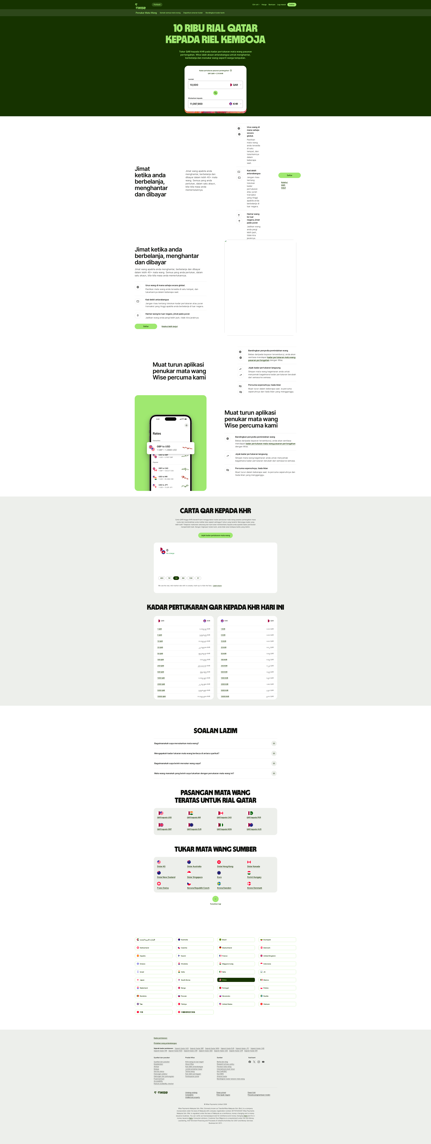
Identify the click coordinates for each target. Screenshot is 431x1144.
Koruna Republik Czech (198, 888)
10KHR (223, 641)
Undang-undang (191, 1092)
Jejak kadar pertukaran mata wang (215, 535)
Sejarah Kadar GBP (197, 1048)
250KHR (224, 666)
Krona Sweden (224, 888)
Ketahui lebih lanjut (282, 185)
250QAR (160, 666)
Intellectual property (192, 1097)
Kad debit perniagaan (193, 1074)
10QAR (160, 641)
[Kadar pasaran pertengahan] (231, 70)
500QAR (160, 672)
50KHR (223, 653)
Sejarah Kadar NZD (175, 1051)
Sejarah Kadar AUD (182, 1048)
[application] (175, 565)
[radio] (161, 578)
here (245, 1116)
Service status (159, 1071)
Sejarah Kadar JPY (242, 1048)
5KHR (223, 635)
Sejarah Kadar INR (160, 1051)
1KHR (223, 629)
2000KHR (224, 684)
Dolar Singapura (195, 877)
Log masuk (281, 4)
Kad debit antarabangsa (194, 1066)
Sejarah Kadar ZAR (190, 1051)
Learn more (217, 586)
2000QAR (161, 684)
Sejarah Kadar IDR (250, 1051)
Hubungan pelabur (160, 1074)
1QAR (159, 629)
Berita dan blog (222, 1062)
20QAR (160, 647)
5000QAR (161, 690)
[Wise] (141, 4)
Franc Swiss (163, 888)
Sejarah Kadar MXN (212, 1048)
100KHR (224, 659)
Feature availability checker (164, 1084)
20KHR (223, 647)
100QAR (160, 659)
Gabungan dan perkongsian (164, 1076)
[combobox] (235, 85)
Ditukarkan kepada (195, 98)
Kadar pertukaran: (160, 1038)
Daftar (291, 4)
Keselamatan (158, 1064)
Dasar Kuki (251, 1092)
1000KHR (224, 678)
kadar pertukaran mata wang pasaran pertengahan (270, 443)
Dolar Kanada (253, 866)
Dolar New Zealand (166, 877)
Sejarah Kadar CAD (257, 1048)
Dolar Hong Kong (225, 866)
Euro (219, 877)
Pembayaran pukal (192, 1076)
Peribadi (157, 4)
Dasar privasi (221, 1092)
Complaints (189, 1095)
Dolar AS (161, 866)
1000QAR (161, 678)
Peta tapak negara (223, 1095)
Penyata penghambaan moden (259, 1095)
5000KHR (224, 690)
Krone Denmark (254, 888)
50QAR (160, 653)
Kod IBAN (220, 1074)
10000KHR (225, 696)
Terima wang (190, 1071)
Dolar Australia (194, 866)
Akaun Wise (189, 1064)
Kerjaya (156, 1069)
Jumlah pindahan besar (193, 1069)
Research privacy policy (225, 1064)
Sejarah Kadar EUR (227, 1048)
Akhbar (156, 1066)
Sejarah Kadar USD (221, 1051)
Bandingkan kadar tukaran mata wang (231, 1079)
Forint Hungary (254, 877)
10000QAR (161, 696)
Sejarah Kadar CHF (236, 1051)
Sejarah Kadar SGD (206, 1051)
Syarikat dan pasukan (162, 1062)
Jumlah (191, 79)
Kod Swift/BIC (222, 1071)
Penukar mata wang (224, 1066)
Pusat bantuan (159, 1079)
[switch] (215, 93)
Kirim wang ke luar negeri (194, 1062)
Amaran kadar (222, 1076)
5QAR (159, 635)
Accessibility (158, 1081)
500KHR (224, 672)
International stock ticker (226, 1069)
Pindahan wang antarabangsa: (165, 1043)
